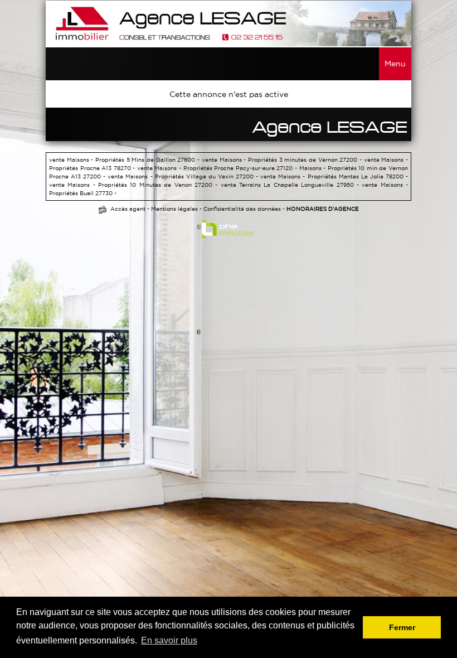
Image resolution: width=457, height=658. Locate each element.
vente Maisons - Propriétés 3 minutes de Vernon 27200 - (283, 159)
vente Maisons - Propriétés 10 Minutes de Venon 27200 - (135, 184)
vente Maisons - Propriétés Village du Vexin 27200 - (184, 176)
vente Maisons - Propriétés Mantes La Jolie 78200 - (334, 176)
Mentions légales (174, 208)
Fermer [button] (402, 627)
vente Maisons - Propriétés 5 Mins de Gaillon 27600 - (125, 159)
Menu (395, 64)
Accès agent (127, 208)
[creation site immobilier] (228, 231)
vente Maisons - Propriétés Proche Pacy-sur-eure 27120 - (218, 168)
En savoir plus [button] (169, 640)
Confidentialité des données (242, 208)
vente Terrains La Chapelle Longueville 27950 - (291, 184)
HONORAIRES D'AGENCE (322, 208)
